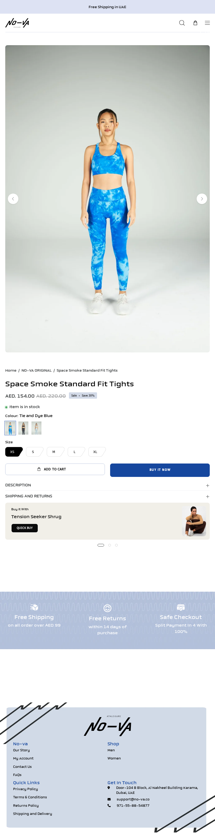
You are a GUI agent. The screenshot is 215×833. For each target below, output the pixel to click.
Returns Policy (26, 806)
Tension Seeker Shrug (36, 517)
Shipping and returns (28, 496)
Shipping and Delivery (32, 814)
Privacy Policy (25, 789)
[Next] (202, 199)
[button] (182, 23)
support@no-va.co (133, 799)
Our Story (21, 750)
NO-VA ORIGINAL (37, 370)
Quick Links (26, 783)
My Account (23, 758)
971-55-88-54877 (133, 806)
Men (111, 750)
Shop (113, 744)
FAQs (17, 775)
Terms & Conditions (30, 797)
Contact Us (22, 767)
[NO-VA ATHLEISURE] (17, 23)
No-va (20, 744)
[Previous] (13, 199)
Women (114, 758)
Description (18, 485)
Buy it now (160, 470)
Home (11, 370)
